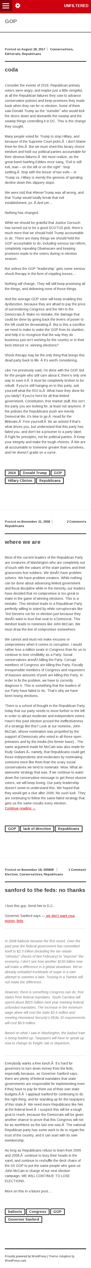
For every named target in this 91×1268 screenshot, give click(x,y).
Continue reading (20, 808)
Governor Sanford (23, 1219)
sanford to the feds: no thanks (45, 890)
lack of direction (37, 829)
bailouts (15, 1212)
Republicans (31, 54)
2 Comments (76, 521)
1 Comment (77, 870)
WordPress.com (15, 1260)
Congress (37, 1212)
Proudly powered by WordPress (25, 1256)
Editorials (12, 54)
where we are (23, 542)
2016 (12, 473)
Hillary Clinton (20, 481)
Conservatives (61, 49)
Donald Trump (35, 473)
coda (11, 70)
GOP (58, 473)
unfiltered (76, 6)
